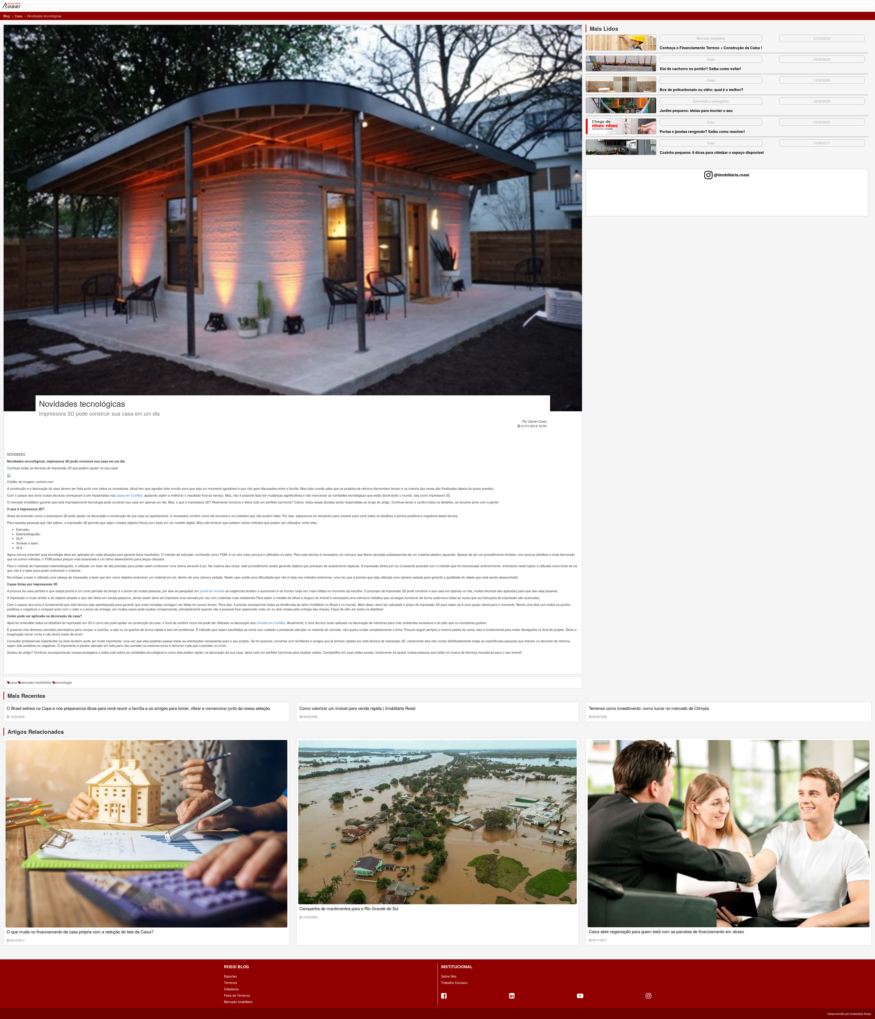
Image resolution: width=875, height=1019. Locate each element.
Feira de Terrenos (237, 995)
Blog (6, 16)
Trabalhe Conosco (454, 982)
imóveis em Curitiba (271, 622)
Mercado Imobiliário (238, 1001)
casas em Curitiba (129, 495)
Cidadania (231, 989)
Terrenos (230, 982)
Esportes (230, 976)
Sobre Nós (448, 976)
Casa (18, 16)
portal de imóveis (212, 591)
